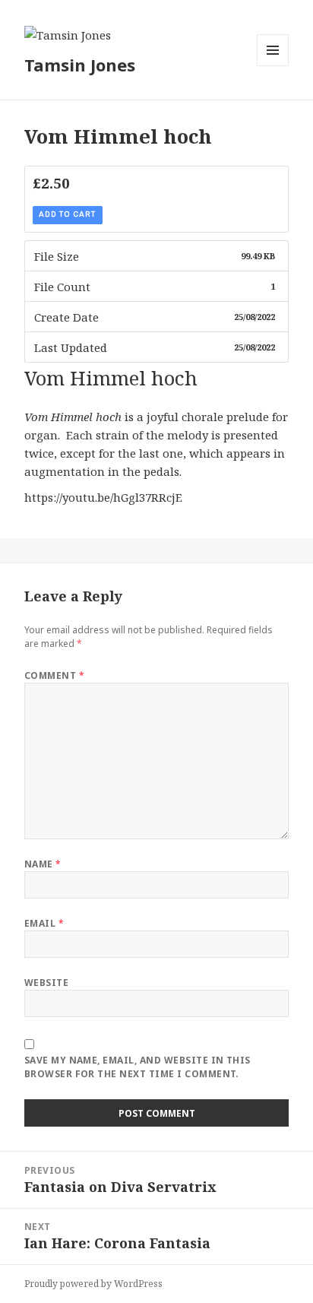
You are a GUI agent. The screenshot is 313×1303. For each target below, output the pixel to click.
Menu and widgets (273, 65)
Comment (54, 675)
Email (44, 923)
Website (46, 982)
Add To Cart (67, 214)
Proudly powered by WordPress (93, 1283)
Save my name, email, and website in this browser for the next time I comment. (137, 1067)
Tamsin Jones (79, 64)
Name (43, 864)
